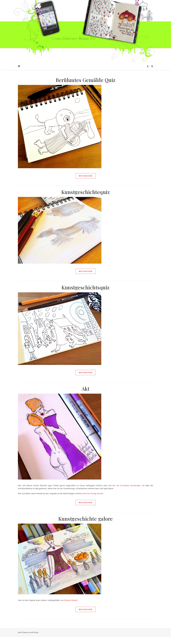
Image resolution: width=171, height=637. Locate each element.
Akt (86, 388)
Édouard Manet (70, 600)
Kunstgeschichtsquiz (85, 287)
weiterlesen (85, 176)
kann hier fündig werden (93, 493)
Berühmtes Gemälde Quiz (85, 80)
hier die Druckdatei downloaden (126, 485)
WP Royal (34, 632)
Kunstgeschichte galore (85, 518)
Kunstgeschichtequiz (85, 192)
